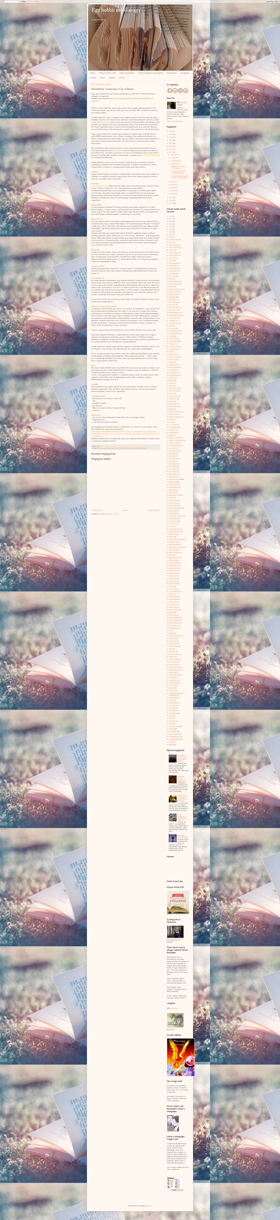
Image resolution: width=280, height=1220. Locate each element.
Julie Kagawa (173, 464)
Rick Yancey (173, 615)
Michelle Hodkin (174, 563)
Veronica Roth (173, 713)
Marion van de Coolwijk (176, 547)
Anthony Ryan (173, 268)
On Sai (171, 586)
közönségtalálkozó (174, 737)
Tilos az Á (172, 685)
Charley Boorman (174, 331)
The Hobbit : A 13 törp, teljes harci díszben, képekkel (182, 758)
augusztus (174, 164)
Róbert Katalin (173, 628)
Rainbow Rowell (174, 610)
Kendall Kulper (173, 487)
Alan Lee (171, 250)
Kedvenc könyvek (132, 448)
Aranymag (183, 102)
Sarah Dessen (173, 644)
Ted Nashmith (173, 683)
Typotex (171, 700)
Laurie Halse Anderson (176, 516)
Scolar (171, 649)
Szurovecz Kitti (173, 667)
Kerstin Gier (172, 490)
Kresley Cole (173, 503)
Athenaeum (172, 273)
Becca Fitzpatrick (174, 281)
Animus (171, 260)
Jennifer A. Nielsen (175, 438)
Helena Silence (173, 406)
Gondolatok (172, 399)
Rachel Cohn (173, 607)
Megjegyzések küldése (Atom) (109, 514)
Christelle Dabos (174, 333)
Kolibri (171, 498)
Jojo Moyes (172, 456)
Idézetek (112, 78)
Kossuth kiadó (173, 500)
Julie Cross (172, 461)
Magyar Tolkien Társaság (176, 539)
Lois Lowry (172, 524)
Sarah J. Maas (173, 646)
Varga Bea (172, 708)
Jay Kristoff (172, 432)
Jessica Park (172, 448)
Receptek (171, 612)
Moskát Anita (173, 571)
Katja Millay (173, 477)
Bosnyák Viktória (174, 307)
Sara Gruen (172, 638)
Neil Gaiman (173, 576)
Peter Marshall (173, 599)
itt (183, 1090)
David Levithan (173, 357)
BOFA (171, 279)
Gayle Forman (173, 391)
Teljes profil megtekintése (175, 121)
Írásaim (171, 744)
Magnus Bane (173, 534)
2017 (171, 140)
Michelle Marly (173, 565)
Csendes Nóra (173, 349)
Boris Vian (172, 305)
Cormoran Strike (174, 346)
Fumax (171, 383)
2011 (171, 200)
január (173, 193)
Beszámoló (104, 448)
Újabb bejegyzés (97, 510)
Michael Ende (173, 560)
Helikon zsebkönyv (175, 412)
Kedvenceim (172, 73)
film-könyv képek (174, 726)
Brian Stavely (173, 310)
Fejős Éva (172, 378)
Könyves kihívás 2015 (107, 73)
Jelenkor (171, 435)
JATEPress (172, 430)
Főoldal (92, 73)
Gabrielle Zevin (173, 388)
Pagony (171, 594)
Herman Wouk (173, 414)
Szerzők (93, 78)
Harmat (171, 401)
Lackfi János (172, 513)
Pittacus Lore (173, 602)
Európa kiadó (173, 373)
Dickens (171, 362)
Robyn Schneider (174, 623)
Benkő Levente (173, 292)
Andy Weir (172, 258)
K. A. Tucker (173, 469)
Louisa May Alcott (174, 529)
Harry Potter (173, 404)
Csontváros (119, 448)
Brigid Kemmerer (174, 312)
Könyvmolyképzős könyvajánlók (150, 73)
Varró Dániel (173, 711)
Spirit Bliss (172, 651)
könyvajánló (172, 731)
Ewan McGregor (174, 375)
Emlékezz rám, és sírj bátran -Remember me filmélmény (182, 798)
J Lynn (171, 422)
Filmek (121, 78)
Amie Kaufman (173, 253)
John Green (172, 453)
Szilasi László (173, 664)
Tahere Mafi (172, 672)
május (173, 188)
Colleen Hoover (173, 341)
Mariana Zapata (173, 542)
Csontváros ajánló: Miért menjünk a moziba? (178, 172)
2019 (171, 134)
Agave (171, 242)
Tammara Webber (174, 675)
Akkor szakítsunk (174, 247)
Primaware (172, 604)
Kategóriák (184, 73)
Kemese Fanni (173, 485)
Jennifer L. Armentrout (176, 440)
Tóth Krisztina (173, 703)
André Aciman (173, 255)
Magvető (171, 537)
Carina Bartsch (173, 318)
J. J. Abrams (172, 425)
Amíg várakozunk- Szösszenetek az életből (182, 817)
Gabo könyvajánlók (127, 73)
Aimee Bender (173, 245)
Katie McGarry (173, 474)
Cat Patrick (172, 328)
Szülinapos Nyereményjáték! (183, 836)
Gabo (170, 386)
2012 (171, 197)
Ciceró (171, 336)
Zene (170, 724)
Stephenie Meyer (174, 654)
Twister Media (173, 697)
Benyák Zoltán (173, 294)
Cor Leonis (172, 344)
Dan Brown (172, 354)
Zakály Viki (172, 721)
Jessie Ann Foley (174, 451)
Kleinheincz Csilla (174, 495)
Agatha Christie (173, 240)
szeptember (174, 161)
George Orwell (173, 396)
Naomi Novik (173, 573)
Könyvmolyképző (142, 448)
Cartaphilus (172, 320)
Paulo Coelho (173, 597)
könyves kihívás (174, 734)
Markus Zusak (173, 550)
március (173, 190)
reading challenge (174, 739)
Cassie (171, 326)
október (173, 158)
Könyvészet (172, 511)
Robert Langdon (174, 620)
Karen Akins (173, 472)
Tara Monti (172, 677)
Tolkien (171, 688)
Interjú (171, 419)
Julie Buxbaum (173, 458)
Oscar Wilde (172, 589)
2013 (98, 448)
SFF (170, 631)
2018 (171, 137)
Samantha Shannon (175, 636)
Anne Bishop (173, 266)
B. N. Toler (172, 276)
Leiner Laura (173, 521)
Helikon (171, 409)
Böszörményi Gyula (175, 315)
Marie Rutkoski (173, 544)
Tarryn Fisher (173, 680)
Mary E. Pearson (174, 552)
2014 (171, 149)
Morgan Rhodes (173, 568)
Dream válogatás (174, 367)
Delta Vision (173, 359)
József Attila (172, 466)
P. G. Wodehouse (174, 591)
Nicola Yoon (173, 578)
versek (171, 742)
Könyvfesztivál (173, 505)
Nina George (173, 581)
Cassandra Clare (174, 323)
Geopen (171, 393)
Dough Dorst (173, 365)
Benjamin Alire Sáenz (175, 289)
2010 (171, 203)
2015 (171, 146)
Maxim (171, 555)
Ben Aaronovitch (174, 284)
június (173, 184)
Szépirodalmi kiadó (175, 670)
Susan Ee (171, 657)
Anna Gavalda (173, 263)
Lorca (170, 526)
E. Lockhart (172, 370)
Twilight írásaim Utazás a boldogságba (177, 694)
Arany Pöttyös (173, 271)
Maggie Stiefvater (174, 531)
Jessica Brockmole (174, 445)
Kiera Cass (172, 492)
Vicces (171, 716)
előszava (178, 1090)
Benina (171, 286)
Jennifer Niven (173, 443)
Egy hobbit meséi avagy (115, 10)
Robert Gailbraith (174, 618)
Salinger (171, 633)
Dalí (170, 352)
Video (170, 718)
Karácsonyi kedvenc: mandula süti (182, 778)
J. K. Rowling (173, 427)
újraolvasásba (118, 150)
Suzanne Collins (174, 659)
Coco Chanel (173, 339)
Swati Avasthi (173, 662)
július (173, 181)
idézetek (171, 729)
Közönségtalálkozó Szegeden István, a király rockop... (179, 177)
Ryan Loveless (173, 625)
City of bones (111, 448)
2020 (171, 131)
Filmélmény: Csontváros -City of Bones (179, 167)
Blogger (148, 1206)
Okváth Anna (173, 584)
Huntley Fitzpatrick (175, 417)
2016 (171, 143)
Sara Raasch (172, 641)
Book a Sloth (173, 302)
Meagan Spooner (174, 557)
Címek (102, 78)
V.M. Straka (172, 705)
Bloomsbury (172, 299)
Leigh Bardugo (173, 518)
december (174, 155)
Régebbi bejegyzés (154, 510)
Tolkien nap (172, 690)
